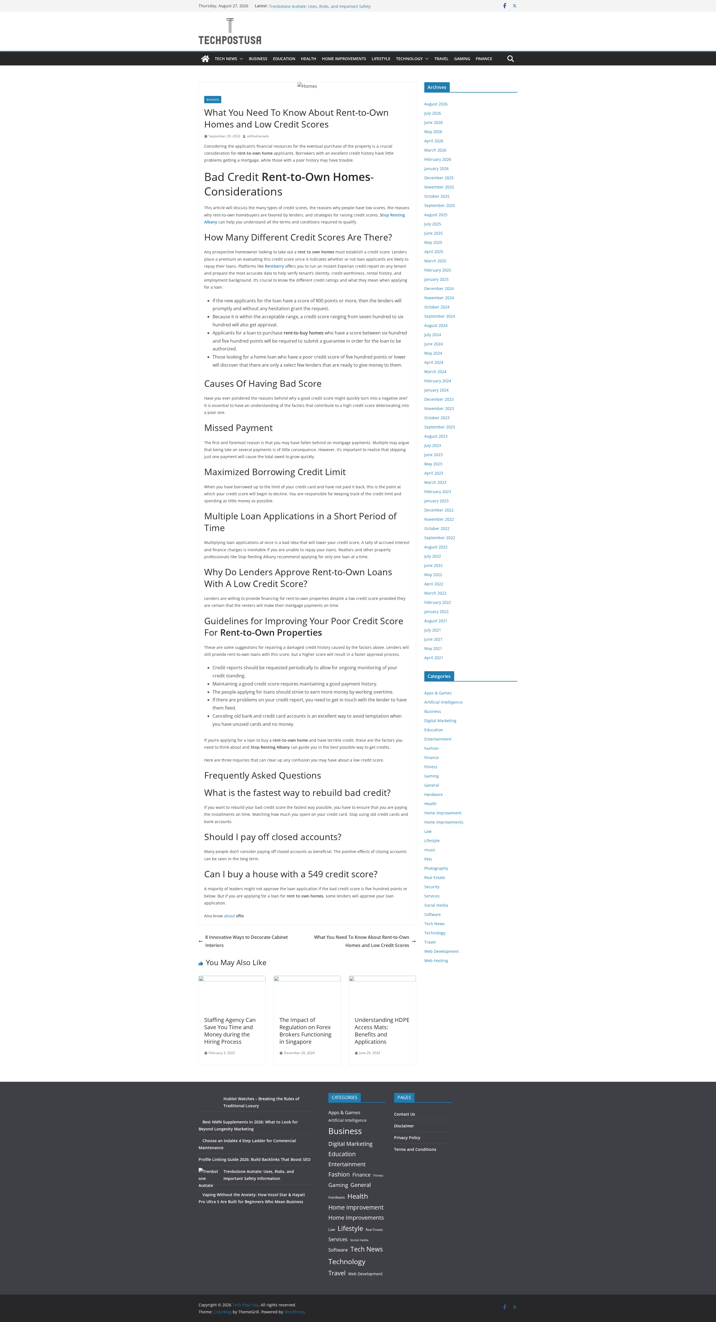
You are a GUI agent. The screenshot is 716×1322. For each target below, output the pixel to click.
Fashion (431, 748)
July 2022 (432, 556)
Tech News (226, 58)
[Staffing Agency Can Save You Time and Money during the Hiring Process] (232, 980)
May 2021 (433, 648)
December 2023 (439, 399)
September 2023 (439, 427)
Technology (409, 58)
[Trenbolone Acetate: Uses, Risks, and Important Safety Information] (209, 1178)
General (431, 785)
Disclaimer (404, 1125)
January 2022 (436, 611)
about (229, 915)
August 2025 (435, 214)
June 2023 (433, 454)
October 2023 (436, 417)
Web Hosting (436, 960)
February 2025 (437, 270)
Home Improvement (442, 813)
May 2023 (433, 463)
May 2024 (433, 353)
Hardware (433, 794)
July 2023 (432, 445)
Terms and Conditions (415, 1149)
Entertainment (437, 739)
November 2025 (439, 187)
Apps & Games (438, 693)
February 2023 (437, 491)
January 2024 (436, 390)
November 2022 (439, 519)
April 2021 (433, 657)
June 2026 (433, 122)
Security (431, 886)
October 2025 (436, 196)
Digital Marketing (440, 720)
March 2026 (435, 150)
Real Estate (434, 877)
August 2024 (435, 325)
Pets (428, 859)
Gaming (462, 58)
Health (308, 58)
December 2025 (439, 177)
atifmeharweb (258, 136)
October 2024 (436, 307)
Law (428, 831)
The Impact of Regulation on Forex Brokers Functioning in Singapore (305, 1030)
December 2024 (439, 288)
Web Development (441, 951)
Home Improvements (344, 58)
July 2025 (432, 224)
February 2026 (437, 159)
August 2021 (435, 620)
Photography (436, 868)
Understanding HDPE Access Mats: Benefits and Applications (382, 1030)
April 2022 (433, 583)
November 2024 (439, 297)
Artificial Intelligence (443, 702)
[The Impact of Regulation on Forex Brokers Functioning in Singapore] (307, 980)
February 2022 (437, 602)
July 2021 (432, 630)
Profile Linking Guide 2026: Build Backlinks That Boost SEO (323, 5)
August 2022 (435, 547)
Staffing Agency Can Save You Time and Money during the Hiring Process (230, 1030)
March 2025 (435, 260)
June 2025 (433, 233)
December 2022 (439, 510)
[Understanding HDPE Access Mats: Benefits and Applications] (382, 980)
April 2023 (433, 473)
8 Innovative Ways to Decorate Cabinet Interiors (246, 941)
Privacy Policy (407, 1137)
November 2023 (439, 408)
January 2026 (436, 168)
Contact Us (404, 1114)
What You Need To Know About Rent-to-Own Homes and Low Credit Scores (361, 941)
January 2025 (436, 279)
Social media (436, 905)
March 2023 (435, 482)
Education (284, 58)
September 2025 (439, 205)
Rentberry (274, 266)
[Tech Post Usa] (205, 58)
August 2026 (435, 104)
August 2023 (435, 436)
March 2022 (435, 593)
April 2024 (433, 362)
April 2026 (433, 140)
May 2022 (433, 574)
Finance (484, 58)
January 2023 (436, 500)
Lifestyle (381, 58)
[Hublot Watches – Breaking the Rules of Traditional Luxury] (209, 1105)
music (429, 849)
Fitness (430, 766)
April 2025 (433, 251)
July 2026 (432, 113)
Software (432, 914)
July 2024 (432, 334)
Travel (441, 58)
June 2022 (433, 565)
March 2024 (435, 371)
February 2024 (437, 380)
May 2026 (433, 131)
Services (432, 896)
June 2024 (433, 344)
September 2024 (439, 316)
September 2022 (439, 537)
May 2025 (433, 242)
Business (258, 58)
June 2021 (433, 639)
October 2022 (436, 528)
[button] (240, 59)
